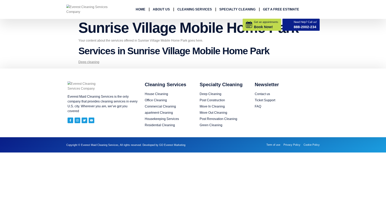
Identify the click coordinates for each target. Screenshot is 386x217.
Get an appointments (266, 22)
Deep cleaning (88, 62)
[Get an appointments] (249, 24)
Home (140, 9)
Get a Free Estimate (281, 9)
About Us (161, 9)
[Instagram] (77, 120)
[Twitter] (84, 120)
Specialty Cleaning (237, 9)
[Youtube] (91, 120)
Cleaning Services (194, 9)
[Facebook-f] (70, 120)
